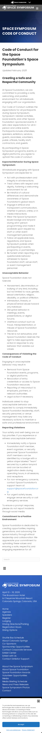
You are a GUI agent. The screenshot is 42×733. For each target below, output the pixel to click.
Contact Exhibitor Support (15, 658)
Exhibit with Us (9, 655)
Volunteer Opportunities (14, 675)
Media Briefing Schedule (14, 681)
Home (5, 608)
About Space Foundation (15, 669)
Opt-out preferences (13, 730)
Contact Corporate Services (17, 649)
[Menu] (4, 568)
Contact (6, 690)
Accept (21, 724)
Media (5, 678)
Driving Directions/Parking (15, 624)
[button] (38, 701)
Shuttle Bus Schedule (13, 637)
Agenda (6, 611)
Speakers (7, 614)
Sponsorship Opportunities (16, 646)
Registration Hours (11, 627)
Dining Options (9, 630)
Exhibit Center (9, 652)
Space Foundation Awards (16, 672)
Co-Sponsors (9, 643)
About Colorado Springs (15, 640)
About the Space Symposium (17, 666)
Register (6, 618)
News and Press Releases (15, 684)
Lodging (6, 621)
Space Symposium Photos (16, 687)
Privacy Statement (28, 730)
